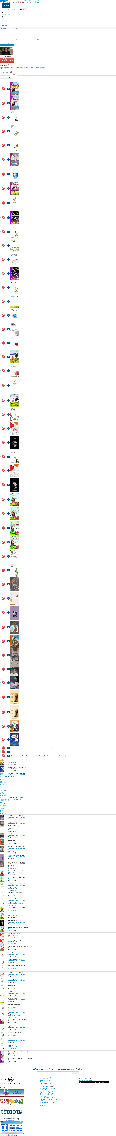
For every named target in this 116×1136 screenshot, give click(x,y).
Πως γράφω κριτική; (11, 39)
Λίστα (11, 78)
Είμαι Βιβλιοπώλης (81, 39)
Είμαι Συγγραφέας (34, 39)
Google (81, 1080)
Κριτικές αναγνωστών (46, 1094)
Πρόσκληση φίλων (85, 1078)
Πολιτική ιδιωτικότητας (46, 1104)
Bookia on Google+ (88, 1080)
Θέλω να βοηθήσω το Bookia (47, 1102)
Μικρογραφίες (5, 78)
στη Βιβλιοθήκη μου (14, 1)
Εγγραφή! (75, 1072)
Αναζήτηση (23, 9)
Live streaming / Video (104, 39)
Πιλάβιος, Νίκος (12, 28)
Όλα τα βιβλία (44, 1078)
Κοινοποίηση (4, 69)
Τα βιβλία (4, 45)
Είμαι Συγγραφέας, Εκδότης (48, 1091)
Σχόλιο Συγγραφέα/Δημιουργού (48, 1093)
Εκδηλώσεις (43, 1085)
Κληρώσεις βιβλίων (45, 1086)
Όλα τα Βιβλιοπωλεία (46, 1083)
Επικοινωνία (36, 2)
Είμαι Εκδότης (58, 39)
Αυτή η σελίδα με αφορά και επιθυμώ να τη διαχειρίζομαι (7, 60)
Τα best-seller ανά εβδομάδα (48, 1088)
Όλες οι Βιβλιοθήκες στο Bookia (33, 1)
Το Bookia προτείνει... (45, 1080)
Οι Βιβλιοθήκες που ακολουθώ (48, 1101)
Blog (41, 1082)
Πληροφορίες (5, 43)
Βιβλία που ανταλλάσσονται (48, 1097)
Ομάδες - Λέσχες (44, 1090)
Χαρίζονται (43, 1096)
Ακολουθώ (8, 56)
